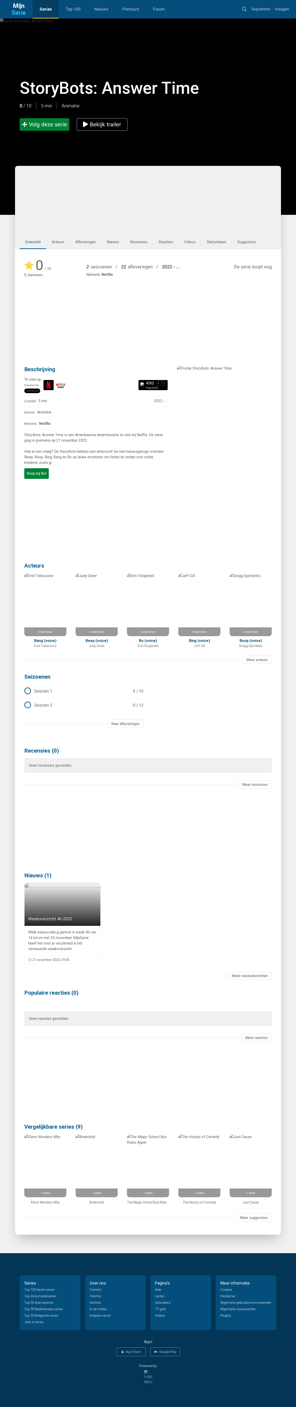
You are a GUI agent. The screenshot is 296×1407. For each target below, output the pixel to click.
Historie (95, 1302)
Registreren (260, 9)
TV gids (160, 1309)
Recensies (139, 242)
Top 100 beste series (39, 1290)
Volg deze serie (48, 124)
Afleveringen (85, 242)
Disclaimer (228, 1296)
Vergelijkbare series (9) (53, 1127)
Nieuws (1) (38, 875)
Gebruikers (163, 1302)
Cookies (226, 1290)
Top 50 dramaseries (38, 1302)
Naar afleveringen (125, 724)
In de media (98, 1309)
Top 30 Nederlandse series (43, 1309)
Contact (95, 1290)
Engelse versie (100, 1315)
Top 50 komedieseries (40, 1296)
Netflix (107, 274)
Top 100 (73, 9)
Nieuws (101, 9)
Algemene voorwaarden (238, 1309)
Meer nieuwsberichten (250, 976)
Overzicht (33, 242)
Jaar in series (34, 1322)
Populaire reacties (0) (51, 993)
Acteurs (58, 242)
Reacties (166, 242)
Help (158, 1290)
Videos (190, 242)
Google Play (167, 1352)
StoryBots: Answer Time (109, 88)
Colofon (95, 1296)
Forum (159, 9)
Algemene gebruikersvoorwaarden (245, 1302)
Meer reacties (256, 1038)
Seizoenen (37, 677)
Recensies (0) (41, 751)
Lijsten (159, 1296)
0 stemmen (33, 275)
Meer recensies (255, 784)
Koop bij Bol (36, 473)
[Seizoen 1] (83, 691)
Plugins (225, 1315)
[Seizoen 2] (83, 705)
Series (46, 9)
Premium (130, 9)
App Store (133, 1352)
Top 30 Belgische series (41, 1315)
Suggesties (246, 242)
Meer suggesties (254, 1218)
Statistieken (216, 242)
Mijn (19, 9)
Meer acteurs (257, 660)
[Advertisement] (148, 200)
